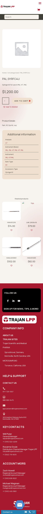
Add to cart (21, 101)
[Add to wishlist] (11, 230)
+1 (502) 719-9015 (10, 454)
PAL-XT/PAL (9, 157)
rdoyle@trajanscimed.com (13, 451)
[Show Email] (25, 512)
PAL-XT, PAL (19, 150)
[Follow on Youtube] (19, 301)
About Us (8, 335)
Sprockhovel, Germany (14, 352)
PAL (6, 150)
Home (4, 73)
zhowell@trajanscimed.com (13, 475)
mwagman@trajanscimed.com (14, 488)
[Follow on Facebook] (8, 301)
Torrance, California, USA (15, 365)
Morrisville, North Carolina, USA (17, 356)
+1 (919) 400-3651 (10, 491)
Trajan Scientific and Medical (15, 343)
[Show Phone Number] (29, 512)
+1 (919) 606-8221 (10, 478)
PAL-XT (11, 150)
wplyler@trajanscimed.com (13, 438)
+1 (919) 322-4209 (10, 442)
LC (6, 143)
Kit (6, 165)
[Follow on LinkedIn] (13, 301)
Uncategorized (13, 73)
